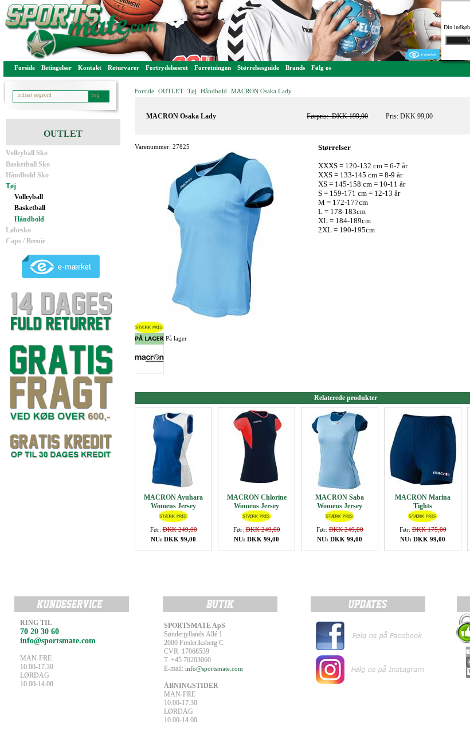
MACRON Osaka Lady (261, 91)
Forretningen (212, 67)
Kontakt (89, 67)
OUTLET (170, 91)
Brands (295, 67)
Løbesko (18, 230)
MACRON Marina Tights (423, 501)
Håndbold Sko (27, 175)
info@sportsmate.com (214, 668)
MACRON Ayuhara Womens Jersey (173, 501)
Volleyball (28, 197)
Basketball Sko (28, 164)
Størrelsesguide (258, 67)
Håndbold (29, 219)
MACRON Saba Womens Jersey (339, 501)
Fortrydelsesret (167, 67)
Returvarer (123, 67)
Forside (24, 67)
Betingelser (56, 67)
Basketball (29, 208)
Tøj (11, 186)
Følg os (321, 67)
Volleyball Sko (27, 153)
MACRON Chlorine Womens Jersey (257, 501)
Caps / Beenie (25, 241)
